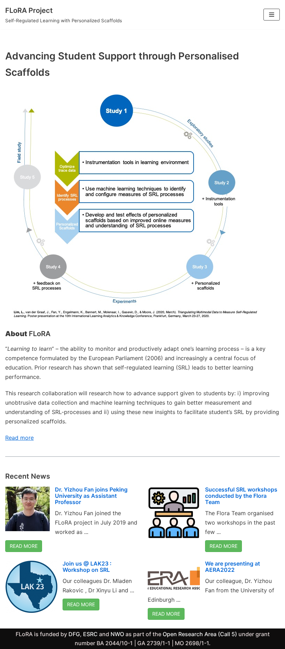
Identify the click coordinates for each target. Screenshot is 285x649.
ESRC (90, 634)
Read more (19, 437)
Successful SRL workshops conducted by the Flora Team (241, 495)
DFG (74, 634)
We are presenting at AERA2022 (232, 566)
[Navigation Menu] (271, 15)
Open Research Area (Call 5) (200, 634)
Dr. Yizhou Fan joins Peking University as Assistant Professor (91, 495)
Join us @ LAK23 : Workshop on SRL (87, 566)
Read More (24, 546)
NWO (117, 634)
